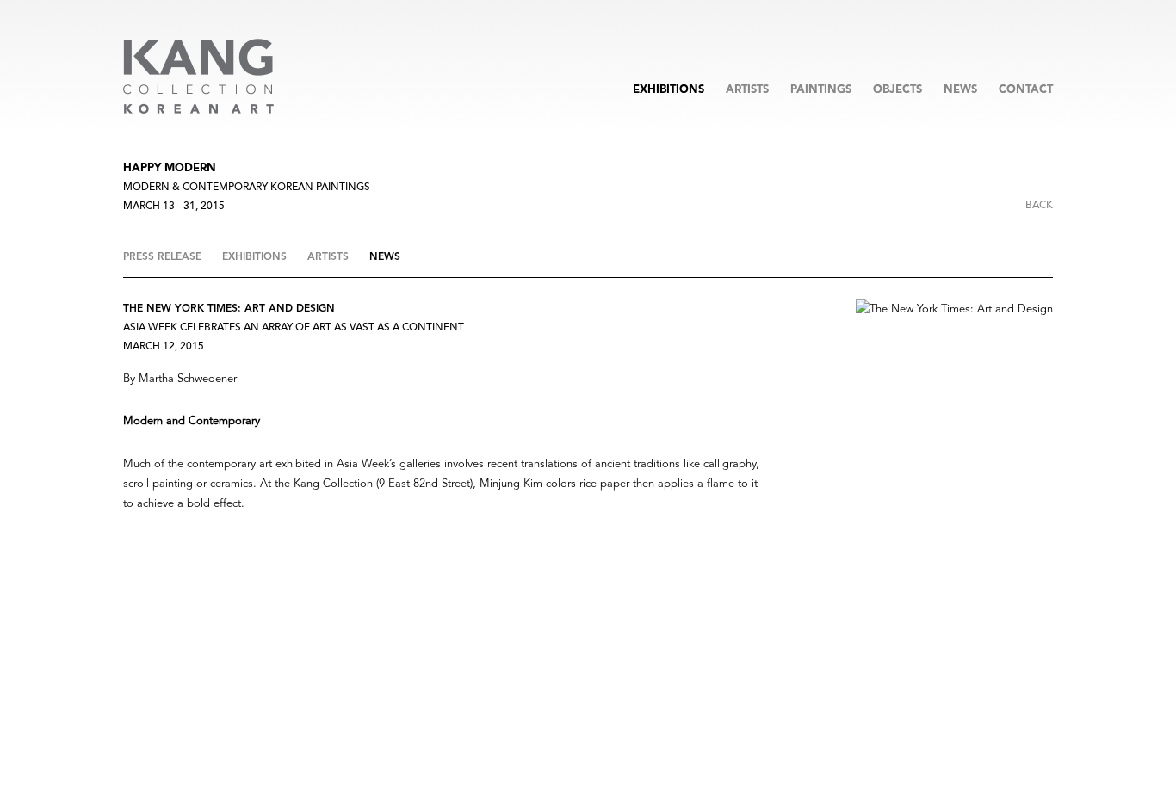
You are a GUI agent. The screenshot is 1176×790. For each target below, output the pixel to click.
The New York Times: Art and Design (229, 309)
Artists (747, 90)
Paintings (820, 90)
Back (1039, 206)
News (960, 90)
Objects (897, 90)
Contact (1026, 90)
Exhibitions (668, 90)
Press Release (164, 257)
